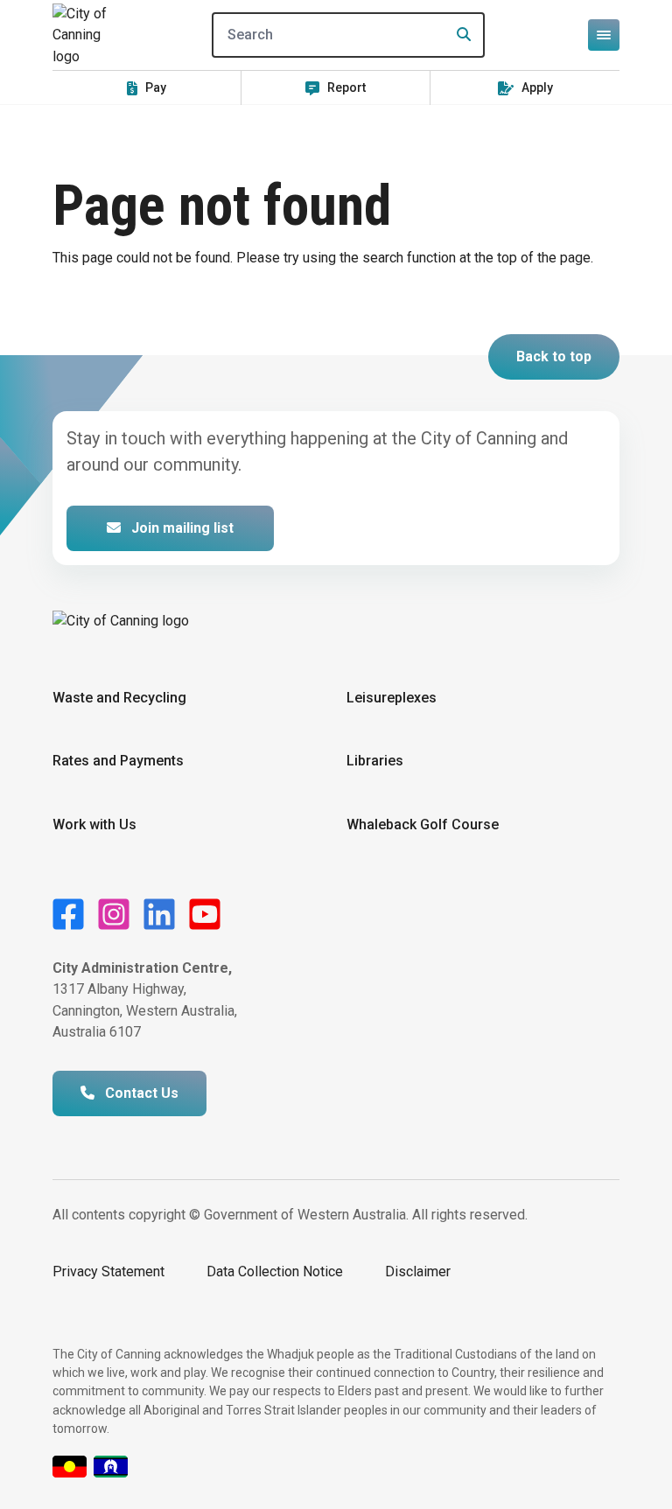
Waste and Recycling (119, 697)
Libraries (374, 760)
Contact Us (140, 1093)
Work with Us (94, 824)
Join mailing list (181, 528)
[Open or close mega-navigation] (604, 35)
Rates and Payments (118, 760)
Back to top (554, 356)
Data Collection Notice (274, 1271)
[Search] (458, 34)
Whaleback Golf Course (422, 824)
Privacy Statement (108, 1271)
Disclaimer (418, 1271)
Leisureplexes (391, 697)
